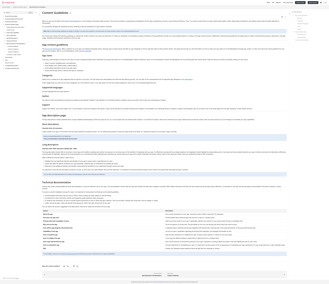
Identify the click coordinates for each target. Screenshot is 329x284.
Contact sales (300, 2)
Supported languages (302, 23)
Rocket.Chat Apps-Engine (20, 7)
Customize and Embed (11, 21)
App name (300, 18)
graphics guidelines (85, 51)
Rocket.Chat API (9, 63)
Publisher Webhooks (13, 52)
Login (325, 2)
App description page (300, 31)
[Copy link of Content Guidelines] (70, 13)
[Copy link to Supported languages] (65, 87)
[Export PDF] (282, 17)
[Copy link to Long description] (61, 144)
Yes (68, 266)
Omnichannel (8, 57)
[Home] (8, 3)
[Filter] (36, 13)
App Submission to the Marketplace (38, 7)
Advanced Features (12, 41)
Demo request (313, 2)
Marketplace (189, 79)
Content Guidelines (13, 46)
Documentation (6, 7)
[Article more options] (285, 17)
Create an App (10, 30)
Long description (301, 37)
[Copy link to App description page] (68, 115)
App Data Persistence (12, 38)
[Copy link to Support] (52, 105)
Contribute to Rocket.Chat (12, 68)
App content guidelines (301, 15)
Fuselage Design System (11, 65)
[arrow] (293, 15)
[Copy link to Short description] (61, 124)
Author (299, 26)
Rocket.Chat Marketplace (72, 21)
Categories (300, 21)
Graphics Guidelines (13, 49)
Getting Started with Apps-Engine (15, 27)
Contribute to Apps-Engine (14, 54)
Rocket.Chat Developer (11, 16)
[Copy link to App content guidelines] (70, 45)
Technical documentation (302, 40)
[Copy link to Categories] (55, 75)
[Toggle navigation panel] (39, 14)
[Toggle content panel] (290, 13)
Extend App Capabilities (13, 32)
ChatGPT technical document (69, 254)
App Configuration (11, 35)
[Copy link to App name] (54, 55)
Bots (6, 60)
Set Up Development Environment (14, 19)
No (77, 266)
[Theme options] (321, 2)
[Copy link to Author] (51, 96)
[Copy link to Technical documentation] (73, 182)
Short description (301, 34)
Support (299, 29)
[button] (18, 12)
